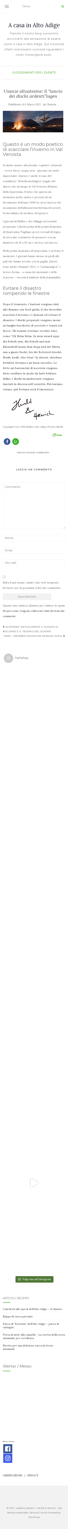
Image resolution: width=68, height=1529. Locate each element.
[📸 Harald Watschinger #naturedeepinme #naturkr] (34, 696)
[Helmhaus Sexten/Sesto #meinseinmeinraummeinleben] (34, 878)
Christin (51, 104)
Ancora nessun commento (33, 452)
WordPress (34, 1517)
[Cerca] (62, 6)
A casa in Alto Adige (34, 25)
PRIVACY (33, 1475)
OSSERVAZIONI (12, 1475)
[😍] (34, 939)
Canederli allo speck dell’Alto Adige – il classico (32, 1309)
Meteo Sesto (8, 1441)
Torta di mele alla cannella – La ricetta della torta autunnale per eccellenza (34, 1336)
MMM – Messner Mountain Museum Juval (33, 635)
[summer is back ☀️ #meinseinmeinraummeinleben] (34, 1122)
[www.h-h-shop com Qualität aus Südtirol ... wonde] (34, 1243)
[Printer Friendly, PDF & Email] (57, 434)
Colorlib (43, 1512)
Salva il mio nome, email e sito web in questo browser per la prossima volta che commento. (32, 585)
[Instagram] (7, 1458)
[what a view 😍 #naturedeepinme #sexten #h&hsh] (34, 817)
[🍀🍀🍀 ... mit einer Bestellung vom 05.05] (34, 757)
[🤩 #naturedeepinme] (34, 1061)
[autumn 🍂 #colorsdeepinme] (34, 1000)
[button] (7, 441)
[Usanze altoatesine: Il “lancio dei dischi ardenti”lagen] (33, 121)
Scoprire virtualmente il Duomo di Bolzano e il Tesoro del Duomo (30, 629)
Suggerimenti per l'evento (34, 72)
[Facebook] (7, 1448)
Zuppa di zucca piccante (18, 1316)
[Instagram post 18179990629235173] (34, 1182)
